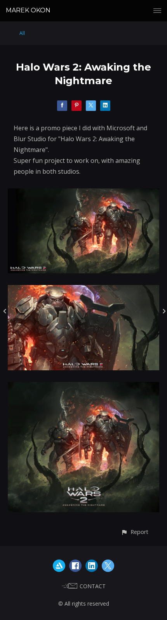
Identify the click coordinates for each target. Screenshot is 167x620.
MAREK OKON (28, 10)
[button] (134, 532)
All (22, 33)
